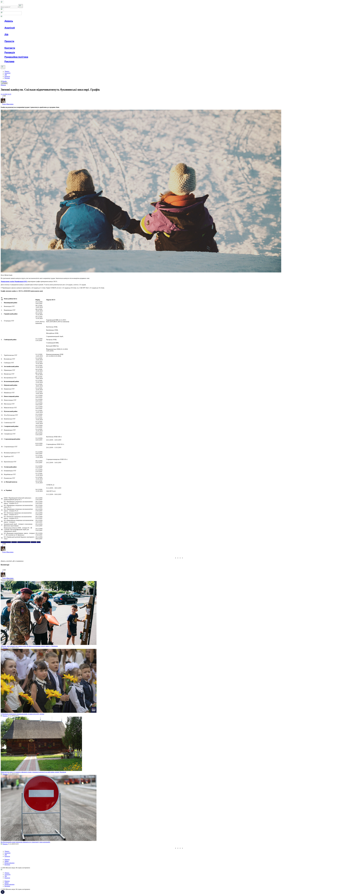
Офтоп (33, 24)
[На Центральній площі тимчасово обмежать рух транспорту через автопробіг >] (48, 840)
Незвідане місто (13, 44)
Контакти (9, 48)
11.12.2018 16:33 (6, 94)
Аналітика (11, 31)
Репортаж (26, 24)
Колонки (30, 31)
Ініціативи (24, 38)
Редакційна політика (16, 57)
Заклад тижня (43, 44)
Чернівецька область (23, 542)
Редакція (9, 52)
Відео (39, 24)
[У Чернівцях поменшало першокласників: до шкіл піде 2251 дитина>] (48, 712)
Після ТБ (86, 44)
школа (39, 542)
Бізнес (38, 38)
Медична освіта (33, 44)
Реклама (44, 38)
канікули (14, 542)
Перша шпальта (9, 863)
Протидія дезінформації (57, 44)
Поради (32, 38)
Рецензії (16, 38)
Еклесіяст (94, 44)
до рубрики (10, 580)
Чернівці (33, 542)
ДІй (5, 75)
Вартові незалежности (74, 44)
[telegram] (185, 558)
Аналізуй (9, 27)
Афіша (10, 38)
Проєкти (9, 41)
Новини (10, 24)
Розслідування (21, 31)
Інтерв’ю (18, 24)
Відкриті (23, 44)
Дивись (8, 21)
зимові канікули (6, 542)
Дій (6, 34)
